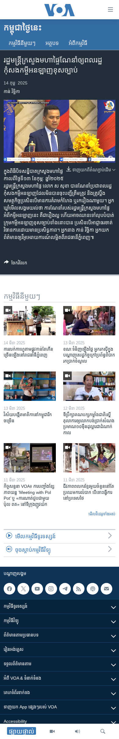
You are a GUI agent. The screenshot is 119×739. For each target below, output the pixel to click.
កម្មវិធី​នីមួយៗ (22, 43)
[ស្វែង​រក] (103, 731)
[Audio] (77, 731)
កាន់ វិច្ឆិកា (12, 91)
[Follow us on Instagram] (51, 589)
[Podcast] (92, 589)
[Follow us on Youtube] (37, 589)
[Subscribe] (106, 589)
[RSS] (79, 589)
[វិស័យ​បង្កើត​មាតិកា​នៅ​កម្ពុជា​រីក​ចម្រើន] (30, 386)
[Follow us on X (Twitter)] (23, 589)
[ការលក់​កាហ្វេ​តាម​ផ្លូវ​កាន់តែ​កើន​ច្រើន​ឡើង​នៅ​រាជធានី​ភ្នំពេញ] (30, 320)
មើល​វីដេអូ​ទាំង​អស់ (101, 514)
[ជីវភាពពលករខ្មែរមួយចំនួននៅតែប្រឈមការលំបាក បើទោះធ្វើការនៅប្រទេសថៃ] (89, 457)
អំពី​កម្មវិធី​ (78, 43)
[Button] (15, 264)
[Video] (52, 731)
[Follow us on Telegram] (65, 589)
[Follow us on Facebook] (9, 589)
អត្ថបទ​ (52, 43)
